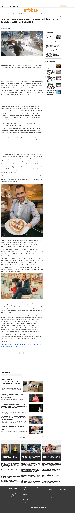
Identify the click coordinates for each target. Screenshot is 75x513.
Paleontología (29, 13)
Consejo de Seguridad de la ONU (37, 13)
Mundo (50, 6)
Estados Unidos (24, 6)
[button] (2, 6)
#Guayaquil (29, 113)
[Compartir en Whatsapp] (30, 61)
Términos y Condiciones (62, 489)
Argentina (18, 6)
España (33, 6)
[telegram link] (13, 496)
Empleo (38, 489)
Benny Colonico (4, 374)
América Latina (4, 16)
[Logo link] (31, 10)
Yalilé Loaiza (7, 28)
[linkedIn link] (15, 496)
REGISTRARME (63, 6)
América (25, 489)
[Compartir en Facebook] (32, 61)
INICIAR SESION (70, 6)
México (37, 6)
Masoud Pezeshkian (19, 13)
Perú (40, 6)
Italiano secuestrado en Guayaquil (15, 374)
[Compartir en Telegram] (39, 61)
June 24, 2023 (22, 125)
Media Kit (50, 497)
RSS (25, 502)
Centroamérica (45, 6)
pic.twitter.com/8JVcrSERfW (28, 123)
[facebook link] (11, 494)
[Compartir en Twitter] (34, 61)
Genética (24, 13)
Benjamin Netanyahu (46, 13)
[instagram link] (15, 494)
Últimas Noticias (56, 6)
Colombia (29, 6)
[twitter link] (13, 494)
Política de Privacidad (62, 491)
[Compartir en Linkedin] (37, 61)
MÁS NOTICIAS (22, 437)
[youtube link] (11, 496)
